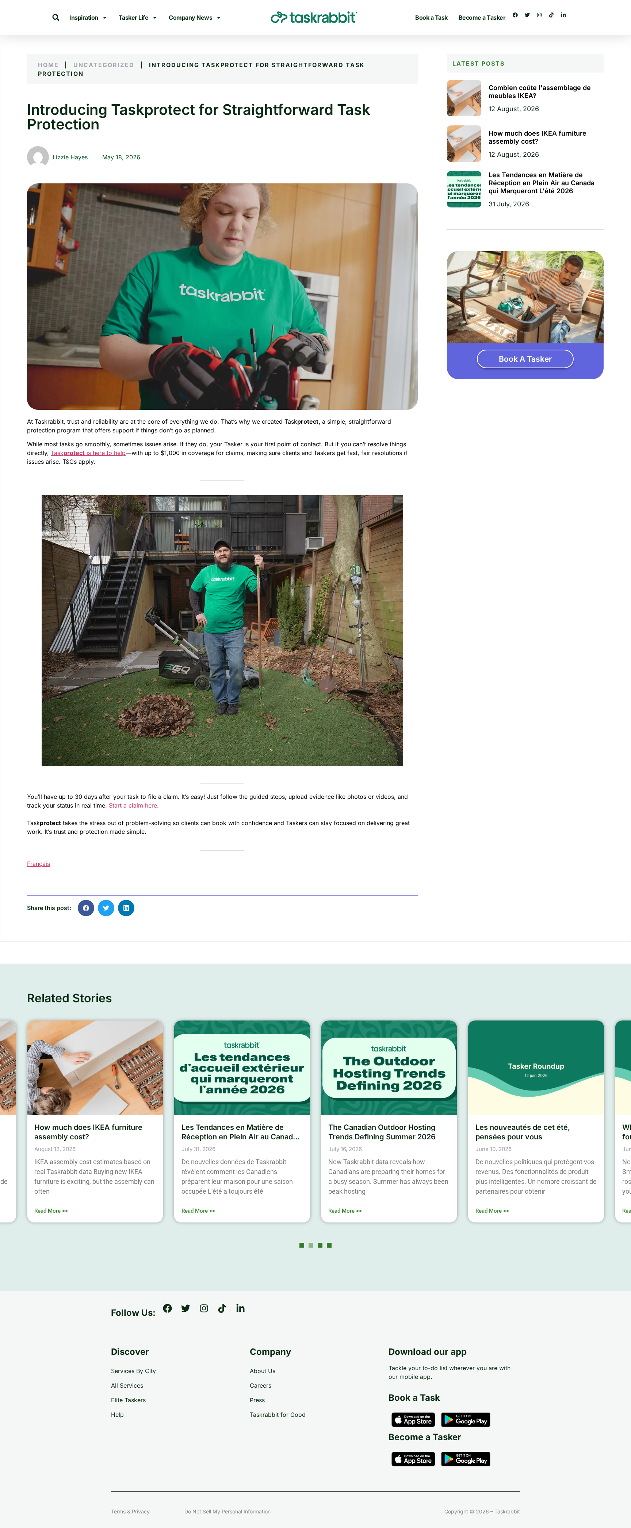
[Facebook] (518, 17)
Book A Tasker (525, 358)
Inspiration (83, 17)
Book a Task (431, 17)
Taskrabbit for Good (278, 1414)
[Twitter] (530, 17)
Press (257, 1400)
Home (48, 65)
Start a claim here (133, 805)
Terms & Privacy (130, 1511)
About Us (262, 1371)
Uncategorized (103, 65)
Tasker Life (134, 17)
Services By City (133, 1371)
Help (117, 1414)
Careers (260, 1385)
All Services (127, 1385)
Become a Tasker (482, 17)
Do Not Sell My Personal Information (227, 1511)
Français (38, 863)
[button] (55, 17)
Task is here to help (88, 452)
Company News (190, 17)
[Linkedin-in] (566, 17)
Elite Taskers (128, 1400)
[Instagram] (542, 17)
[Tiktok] (554, 17)
